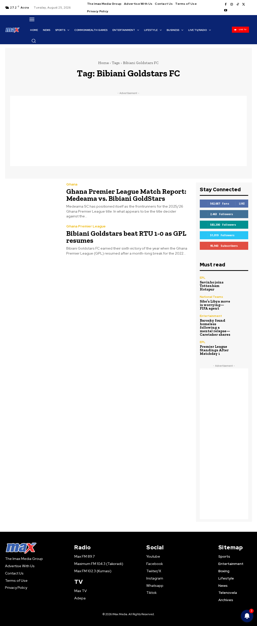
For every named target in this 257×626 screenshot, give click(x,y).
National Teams (211, 296)
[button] (33, 40)
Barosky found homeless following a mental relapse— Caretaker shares (215, 327)
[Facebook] (226, 5)
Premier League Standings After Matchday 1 (214, 350)
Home (103, 63)
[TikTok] (238, 5)
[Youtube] (226, 11)
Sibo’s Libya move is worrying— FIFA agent (215, 305)
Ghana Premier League (86, 226)
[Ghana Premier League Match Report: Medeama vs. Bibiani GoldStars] (32, 200)
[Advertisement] (128, 131)
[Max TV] (12, 30)
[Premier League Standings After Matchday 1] (241, 348)
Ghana (71, 184)
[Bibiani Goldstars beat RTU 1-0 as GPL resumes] (32, 240)
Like (242, 203)
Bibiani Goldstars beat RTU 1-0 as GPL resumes (126, 237)
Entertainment (211, 315)
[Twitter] (244, 5)
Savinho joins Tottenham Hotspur (211, 286)
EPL (202, 277)
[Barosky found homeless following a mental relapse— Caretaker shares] (241, 321)
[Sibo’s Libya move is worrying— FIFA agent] (241, 302)
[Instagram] (232, 5)
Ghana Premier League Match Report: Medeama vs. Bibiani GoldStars (126, 195)
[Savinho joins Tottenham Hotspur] (241, 283)
